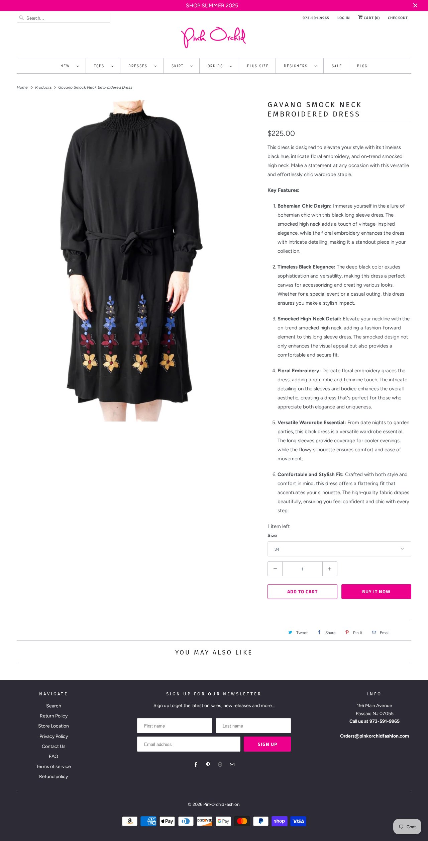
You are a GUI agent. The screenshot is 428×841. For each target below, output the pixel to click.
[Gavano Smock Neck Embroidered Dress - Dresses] (138, 261)
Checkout (398, 17)
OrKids (217, 66)
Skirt (179, 66)
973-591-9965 (316, 17)
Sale (337, 66)
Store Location (53, 726)
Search (53, 706)
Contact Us (54, 746)
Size (272, 535)
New (67, 66)
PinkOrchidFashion (221, 804)
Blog (362, 66)
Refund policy (53, 776)
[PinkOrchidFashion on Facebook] (196, 764)
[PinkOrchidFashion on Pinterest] (208, 764)
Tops (101, 66)
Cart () (371, 17)
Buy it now (376, 591)
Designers (297, 66)
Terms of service (53, 766)
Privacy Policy (53, 736)
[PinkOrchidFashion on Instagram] (220, 764)
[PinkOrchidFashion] (214, 37)
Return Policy (54, 716)
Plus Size (258, 66)
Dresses (139, 66)
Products (44, 87)
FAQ (53, 756)
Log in (343, 17)
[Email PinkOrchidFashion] (232, 764)
